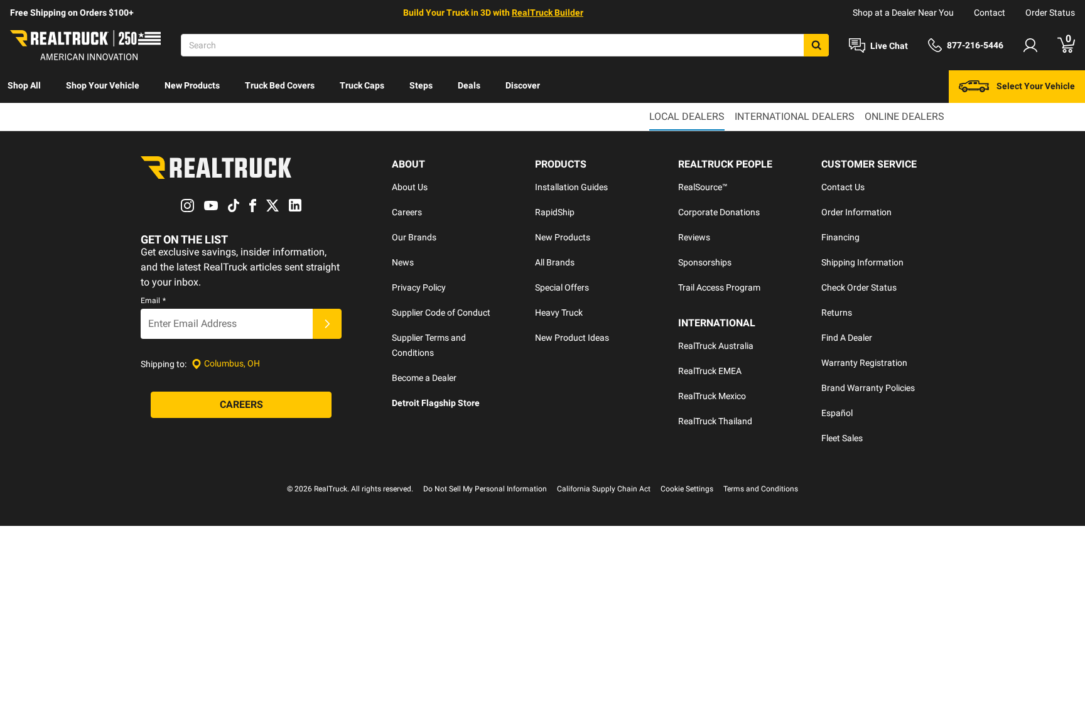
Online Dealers (904, 116)
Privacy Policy (419, 287)
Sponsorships (704, 262)
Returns (836, 313)
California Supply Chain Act (603, 488)
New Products (192, 85)
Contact (989, 13)
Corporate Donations (719, 212)
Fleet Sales (842, 438)
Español (837, 413)
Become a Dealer (424, 378)
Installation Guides (571, 187)
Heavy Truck (559, 313)
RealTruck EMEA (710, 371)
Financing (840, 237)
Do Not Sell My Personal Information (485, 488)
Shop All (24, 85)
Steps (421, 85)
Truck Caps (362, 85)
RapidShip (555, 212)
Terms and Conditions (760, 488)
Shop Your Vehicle (102, 85)
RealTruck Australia (715, 346)
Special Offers (562, 287)
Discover (522, 85)
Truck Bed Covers (280, 85)
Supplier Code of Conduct (441, 313)
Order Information (856, 212)
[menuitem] (24, 86)
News (403, 262)
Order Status (1050, 13)
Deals (469, 85)
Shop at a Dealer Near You (903, 13)
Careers (407, 212)
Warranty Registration (864, 363)
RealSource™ (703, 187)
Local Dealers (687, 116)
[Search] (816, 45)
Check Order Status (859, 287)
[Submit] (327, 324)
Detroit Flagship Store (436, 403)
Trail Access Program (719, 287)
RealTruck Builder (547, 13)
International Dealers (795, 116)
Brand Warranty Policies (868, 388)
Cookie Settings (687, 488)
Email (153, 300)
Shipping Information (862, 262)
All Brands (555, 262)
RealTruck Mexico (712, 396)
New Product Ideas (572, 338)
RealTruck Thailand (715, 421)
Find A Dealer (846, 338)
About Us (410, 187)
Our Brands (414, 237)
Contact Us (843, 187)
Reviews (694, 237)
